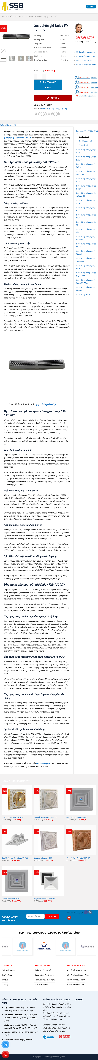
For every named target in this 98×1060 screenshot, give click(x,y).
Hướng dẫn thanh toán (85, 56)
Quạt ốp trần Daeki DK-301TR (45, 817)
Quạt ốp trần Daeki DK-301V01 (78, 858)
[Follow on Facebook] (86, 912)
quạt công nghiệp (43, 763)
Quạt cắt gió (50, 17)
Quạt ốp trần (84, 145)
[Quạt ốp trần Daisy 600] (49, 840)
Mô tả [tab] (2, 125)
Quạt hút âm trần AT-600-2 (76, 817)
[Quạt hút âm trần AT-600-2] (81, 800)
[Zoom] (3, 51)
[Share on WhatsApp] (36, 114)
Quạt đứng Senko (83, 294)
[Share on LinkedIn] (58, 114)
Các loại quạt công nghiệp (28, 17)
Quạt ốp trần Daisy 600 (43, 858)
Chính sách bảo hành (85, 60)
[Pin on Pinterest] (53, 114)
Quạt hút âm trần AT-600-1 (12, 899)
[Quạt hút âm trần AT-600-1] (17, 881)
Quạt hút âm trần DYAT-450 (44, 899)
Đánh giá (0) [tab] (10, 125)
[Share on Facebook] (40, 114)
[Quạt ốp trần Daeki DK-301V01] (81, 840)
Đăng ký (52, 916)
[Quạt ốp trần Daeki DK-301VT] (17, 800)
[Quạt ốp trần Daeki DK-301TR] (49, 800)
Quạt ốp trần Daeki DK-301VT (13, 817)
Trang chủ (7, 17)
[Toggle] (78, 134)
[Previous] (4, 37)
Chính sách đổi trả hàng (86, 65)
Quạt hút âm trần (86, 141)
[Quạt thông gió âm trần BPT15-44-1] (17, 840)
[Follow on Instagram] (90, 912)
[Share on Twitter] (45, 114)
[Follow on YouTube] (69, 918)
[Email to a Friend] (49, 114)
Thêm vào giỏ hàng (48, 85)
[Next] (29, 37)
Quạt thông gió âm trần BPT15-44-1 (15, 858)
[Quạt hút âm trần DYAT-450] (49, 881)
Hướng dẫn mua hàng (85, 52)
